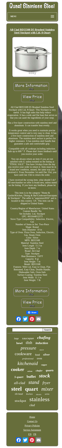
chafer (39, 370)
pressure (28, 348)
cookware (23, 353)
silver (46, 354)
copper (44, 365)
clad (32, 405)
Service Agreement (32, 430)
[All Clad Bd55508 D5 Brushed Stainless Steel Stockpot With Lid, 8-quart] (32, 57)
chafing (43, 337)
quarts (50, 370)
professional (28, 358)
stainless (39, 399)
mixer (47, 389)
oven (39, 358)
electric (38, 394)
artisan (29, 371)
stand (33, 382)
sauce (42, 350)
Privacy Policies (32, 425)
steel (16, 389)
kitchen (29, 394)
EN (29, 434)
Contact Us (32, 421)
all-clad (19, 383)
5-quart (18, 377)
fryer (46, 383)
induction (42, 343)
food (37, 354)
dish (29, 343)
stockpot (20, 401)
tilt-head (19, 394)
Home (32, 417)
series (47, 394)
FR (34, 434)
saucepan (28, 338)
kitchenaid (28, 363)
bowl (19, 343)
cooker (17, 369)
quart (31, 389)
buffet (31, 376)
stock (44, 376)
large (16, 338)
